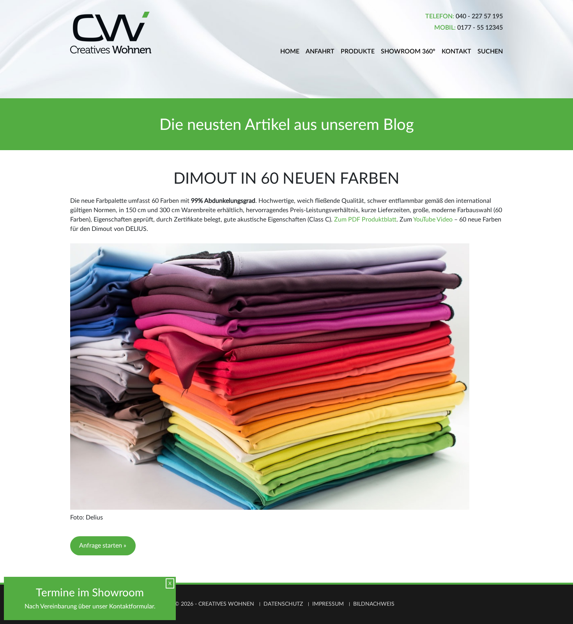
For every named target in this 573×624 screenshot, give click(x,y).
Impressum (328, 604)
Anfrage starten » (102, 545)
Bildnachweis (373, 604)
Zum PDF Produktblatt (365, 219)
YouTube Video (433, 219)
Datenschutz (283, 604)
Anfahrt (320, 51)
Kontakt (456, 51)
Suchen (490, 51)
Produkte (358, 51)
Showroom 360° (408, 51)
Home (289, 51)
